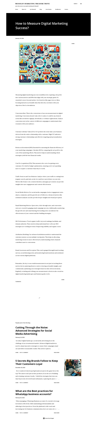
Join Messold (33, 9)
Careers (66, 9)
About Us (24, 9)
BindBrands (58, 9)
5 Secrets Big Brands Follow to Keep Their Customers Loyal (37, 362)
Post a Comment (24, 352)
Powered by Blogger (49, 418)
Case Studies (48, 9)
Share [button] (73, 43)
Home (16, 9)
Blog (41, 9)
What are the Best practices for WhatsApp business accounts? (34, 392)
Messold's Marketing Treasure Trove (32, 4)
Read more (56, 352)
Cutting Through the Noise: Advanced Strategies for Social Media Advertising (34, 330)
